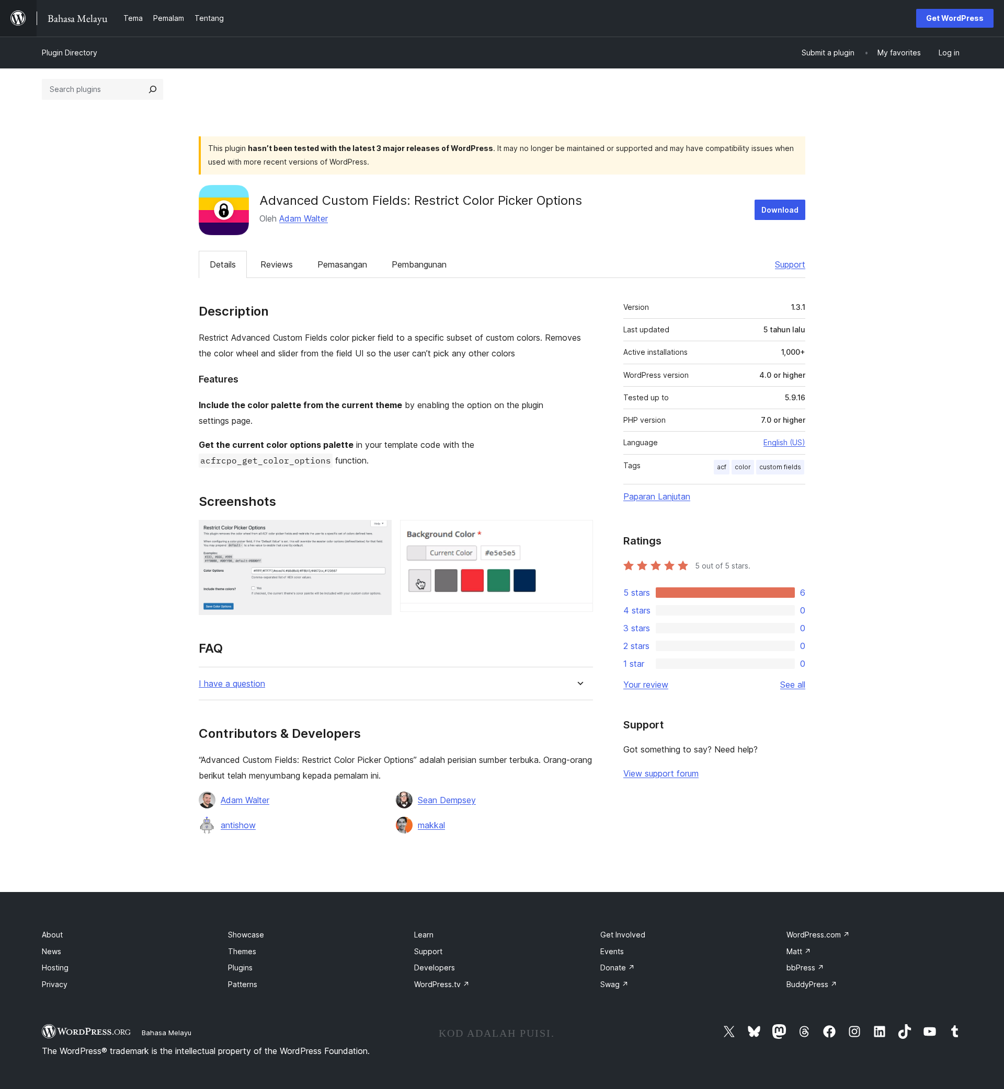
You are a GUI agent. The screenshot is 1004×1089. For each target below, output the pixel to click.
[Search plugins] (152, 89)
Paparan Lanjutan (656, 496)
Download (779, 209)
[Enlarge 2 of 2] (579, 534)
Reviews (276, 264)
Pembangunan (419, 264)
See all (792, 684)
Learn (423, 934)
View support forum (661, 773)
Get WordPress (955, 18)
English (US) (784, 442)
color (743, 467)
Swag (614, 984)
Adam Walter (303, 218)
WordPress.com (818, 934)
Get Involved (622, 934)
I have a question (232, 684)
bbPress (805, 967)
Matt (798, 951)
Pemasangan (342, 264)
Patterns (242, 984)
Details (223, 264)
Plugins (240, 967)
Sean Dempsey (447, 800)
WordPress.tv (442, 984)
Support (790, 264)
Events (612, 951)
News (51, 951)
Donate (617, 967)
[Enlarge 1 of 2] (377, 534)
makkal (431, 825)
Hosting (55, 967)
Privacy (54, 984)
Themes (242, 951)
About (52, 934)
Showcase (246, 934)
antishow (238, 825)
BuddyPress (811, 984)
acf (721, 467)
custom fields (780, 467)
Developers (434, 967)
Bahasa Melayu (166, 1032)
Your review (645, 684)
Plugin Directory (69, 52)
